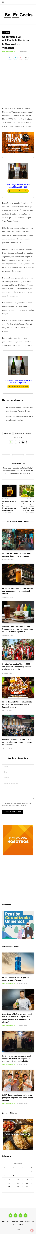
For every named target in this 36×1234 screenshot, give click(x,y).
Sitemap (28, 1222)
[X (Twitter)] (15, 1215)
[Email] (26, 57)
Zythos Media (18, 1224)
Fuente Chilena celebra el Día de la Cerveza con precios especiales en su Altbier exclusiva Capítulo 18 (17, 629)
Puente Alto (17, 437)
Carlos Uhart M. (8, 52)
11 (9, 1179)
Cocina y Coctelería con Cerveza (18, 473)
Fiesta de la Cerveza (23, 433)
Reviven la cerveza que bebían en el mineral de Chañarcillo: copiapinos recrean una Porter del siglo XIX (16, 1058)
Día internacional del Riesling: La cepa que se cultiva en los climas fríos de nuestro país (27, 506)
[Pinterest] (21, 57)
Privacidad (6, 1222)
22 (27, 1183)
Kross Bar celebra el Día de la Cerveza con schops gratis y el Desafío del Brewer (17, 591)
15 (27, 1179)
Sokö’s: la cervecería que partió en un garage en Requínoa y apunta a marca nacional (17, 1097)
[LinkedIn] (23, 442)
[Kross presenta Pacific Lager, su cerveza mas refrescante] (18, 963)
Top (18, 1229)
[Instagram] (20, 1215)
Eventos (6, 32)
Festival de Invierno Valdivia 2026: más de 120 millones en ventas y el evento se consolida (18, 742)
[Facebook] (10, 57)
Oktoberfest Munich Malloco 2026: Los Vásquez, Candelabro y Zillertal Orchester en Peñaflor (16, 666)
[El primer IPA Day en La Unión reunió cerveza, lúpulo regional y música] (18, 539)
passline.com (10, 341)
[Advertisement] (18, 84)
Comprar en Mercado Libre (19, 191)
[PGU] (18, 939)
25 (9, 1187)
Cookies (15, 1222)
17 (4, 1183)
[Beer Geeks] (18, 14)
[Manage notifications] (32, 1230)
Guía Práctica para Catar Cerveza (21, 471)
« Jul (3, 1194)
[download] (18, 855)
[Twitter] (15, 57)
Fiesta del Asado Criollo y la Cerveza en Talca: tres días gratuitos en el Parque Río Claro (17, 704)
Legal (22, 1222)
